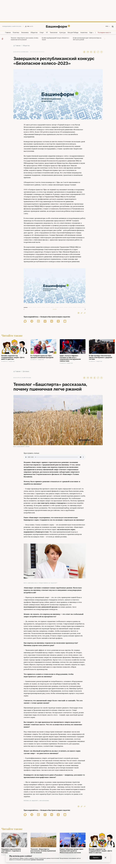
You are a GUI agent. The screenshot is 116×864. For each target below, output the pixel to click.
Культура (62, 32)
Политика (16, 32)
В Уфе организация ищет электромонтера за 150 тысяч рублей (87, 38)
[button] (84, 309)
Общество (34, 32)
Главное (8, 32)
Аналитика (83, 32)
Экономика (25, 32)
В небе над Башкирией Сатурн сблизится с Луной (55, 38)
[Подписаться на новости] (64, 321)
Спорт (42, 32)
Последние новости (104, 32)
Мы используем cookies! (20, 856)
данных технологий (37, 859)
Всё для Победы (73, 32)
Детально (26, 371)
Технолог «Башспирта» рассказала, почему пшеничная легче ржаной (24, 38)
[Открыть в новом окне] (25, 321)
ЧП (47, 32)
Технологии (53, 32)
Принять (96, 858)
